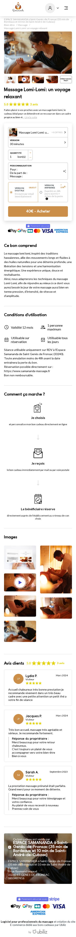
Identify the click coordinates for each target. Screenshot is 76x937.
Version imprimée (55, 186)
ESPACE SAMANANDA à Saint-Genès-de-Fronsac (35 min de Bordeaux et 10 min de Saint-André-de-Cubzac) (36, 20)
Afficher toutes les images (65, 79)
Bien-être (9, 25)
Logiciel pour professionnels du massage (27, 921)
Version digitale (25, 189)
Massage (23, 25)
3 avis (34, 104)
